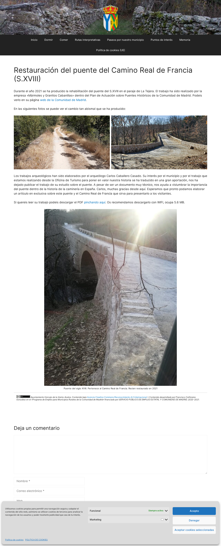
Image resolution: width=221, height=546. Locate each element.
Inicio (34, 39)
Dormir (48, 39)
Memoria (184, 39)
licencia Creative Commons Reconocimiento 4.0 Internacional (117, 397)
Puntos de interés (161, 39)
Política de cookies (14, 539)
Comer (64, 39)
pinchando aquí (94, 202)
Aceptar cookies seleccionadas (194, 529)
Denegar (194, 520)
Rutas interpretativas (87, 39)
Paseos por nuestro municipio (125, 39)
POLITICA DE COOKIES (36, 539)
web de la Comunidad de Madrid (63, 100)
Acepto (194, 511)
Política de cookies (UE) (110, 50)
